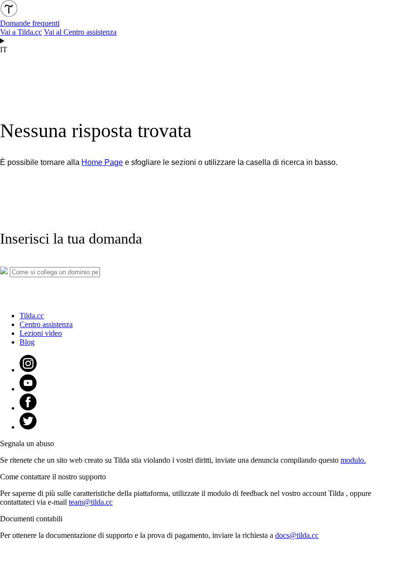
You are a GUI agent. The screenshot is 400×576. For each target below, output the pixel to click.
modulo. (353, 460)
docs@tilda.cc (297, 535)
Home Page (102, 162)
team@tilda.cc (91, 502)
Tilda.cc (32, 315)
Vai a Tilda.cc (21, 32)
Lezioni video (41, 333)
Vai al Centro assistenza (80, 32)
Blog (27, 342)
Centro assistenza (46, 324)
